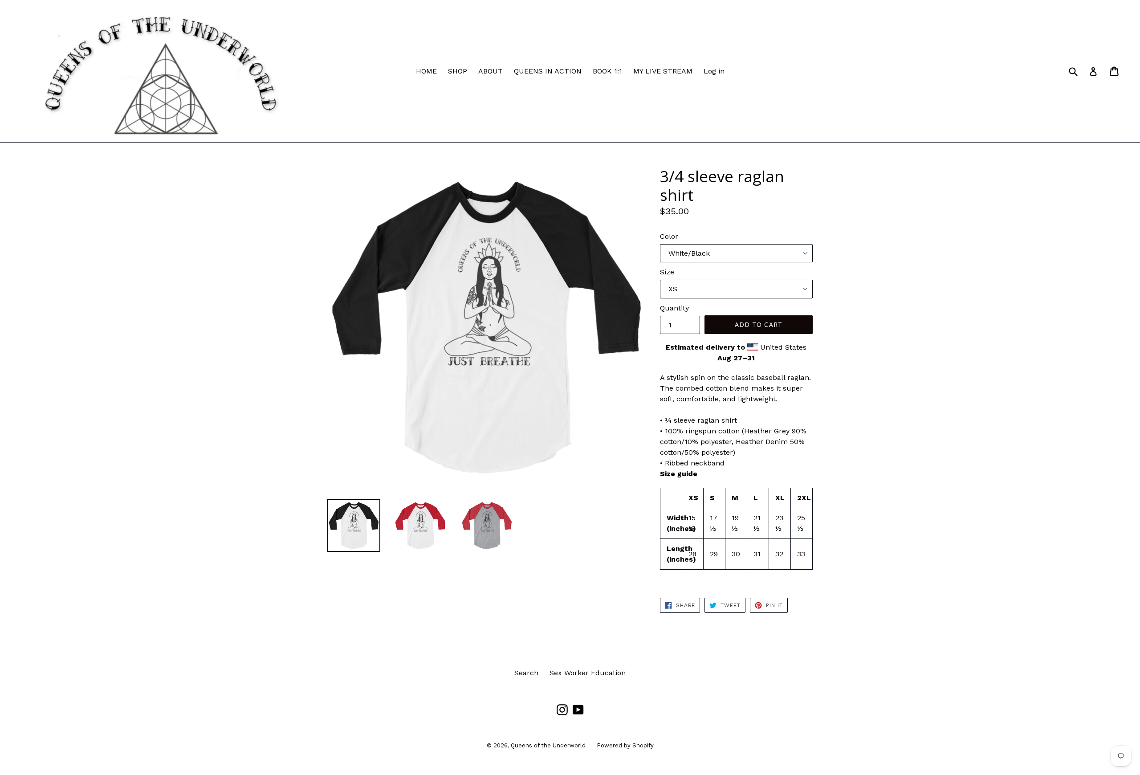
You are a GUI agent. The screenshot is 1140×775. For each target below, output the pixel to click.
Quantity (674, 308)
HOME (426, 71)
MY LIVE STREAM (662, 71)
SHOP (457, 71)
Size (667, 272)
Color (669, 236)
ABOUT (490, 71)
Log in (714, 71)
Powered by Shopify (625, 745)
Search (526, 673)
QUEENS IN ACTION (548, 71)
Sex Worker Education (588, 673)
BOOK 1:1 (607, 71)
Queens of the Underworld (548, 745)
